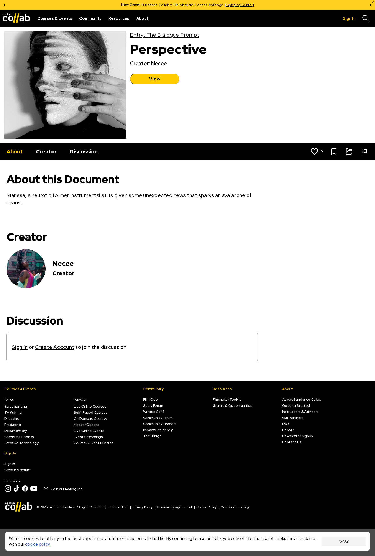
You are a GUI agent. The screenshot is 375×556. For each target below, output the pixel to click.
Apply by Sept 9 (239, 5)
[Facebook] (25, 488)
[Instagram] (7, 488)
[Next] (370, 5)
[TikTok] (16, 488)
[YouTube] (33, 488)
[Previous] (4, 5)
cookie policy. (38, 544)
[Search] (365, 18)
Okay (344, 541)
